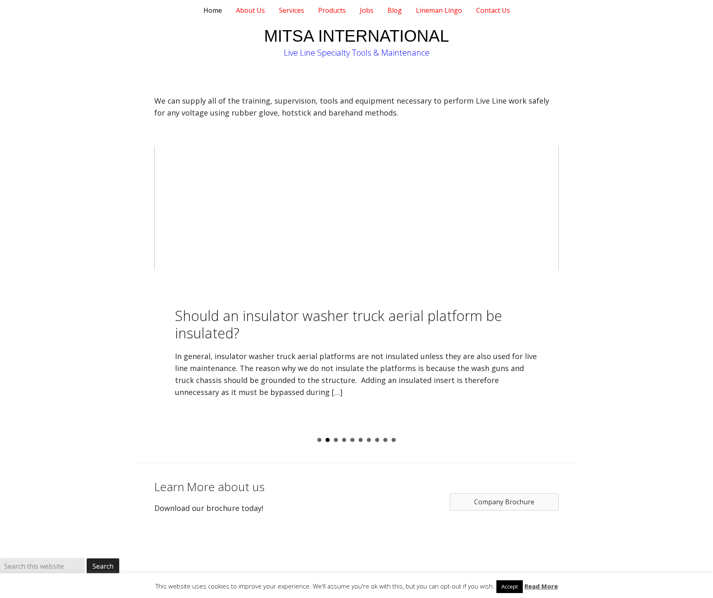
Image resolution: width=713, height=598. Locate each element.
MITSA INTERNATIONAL (356, 36)
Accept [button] (509, 586)
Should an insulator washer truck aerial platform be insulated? (338, 324)
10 (394, 440)
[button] (163, 357)
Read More (541, 586)
